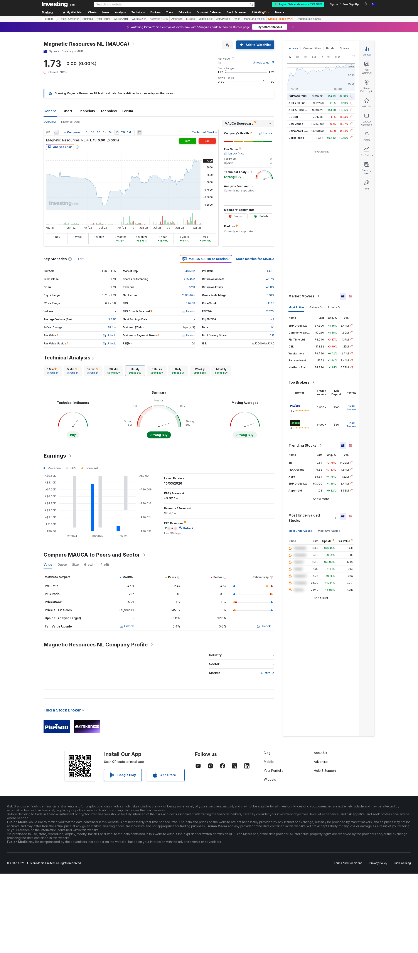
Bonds (330, 48)
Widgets (270, 779)
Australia (88, 18)
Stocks (49, 18)
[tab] (53, 371)
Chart (67, 111)
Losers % (334, 307)
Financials (86, 111)
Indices (293, 48)
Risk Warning (402, 863)
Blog (267, 753)
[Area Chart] (56, 132)
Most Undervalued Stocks (304, 518)
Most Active (296, 307)
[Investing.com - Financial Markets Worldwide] (59, 4)
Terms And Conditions (348, 863)
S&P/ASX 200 (297, 96)
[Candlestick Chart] (48, 132)
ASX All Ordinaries (300, 110)
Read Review (351, 407)
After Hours (103, 18)
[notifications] (365, 4)
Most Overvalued (329, 530)
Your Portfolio (273, 770)
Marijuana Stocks (254, 18)
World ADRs (139, 18)
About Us (320, 753)
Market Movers (301, 296)
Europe (190, 18)
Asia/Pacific (223, 18)
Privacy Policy (378, 863)
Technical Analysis (67, 357)
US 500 (293, 117)
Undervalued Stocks (309, 18)
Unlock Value (261, 62)
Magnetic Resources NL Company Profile (96, 644)
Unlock (129, 626)
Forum (127, 111)
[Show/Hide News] (139, 132)
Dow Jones (295, 124)
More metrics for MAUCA (255, 259)
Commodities (312, 48)
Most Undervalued (300, 530)
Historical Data (70, 121)
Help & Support (325, 770)
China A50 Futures (300, 131)
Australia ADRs (159, 18)
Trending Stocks (302, 445)
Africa (237, 18)
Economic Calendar (209, 12)
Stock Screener (236, 12)
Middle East (205, 18)
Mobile (269, 761)
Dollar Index (296, 137)
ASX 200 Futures (299, 103)
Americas (176, 18)
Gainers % (316, 307)
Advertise (321, 761)
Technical (108, 111)
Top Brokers (299, 382)
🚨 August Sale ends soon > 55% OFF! (298, 4)
